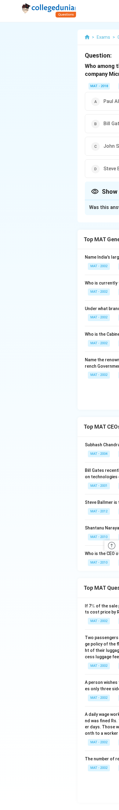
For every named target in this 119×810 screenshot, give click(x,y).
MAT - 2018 (99, 86)
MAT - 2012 (98, 511)
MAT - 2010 (98, 537)
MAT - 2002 (98, 266)
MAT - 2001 (98, 486)
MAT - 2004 (98, 454)
